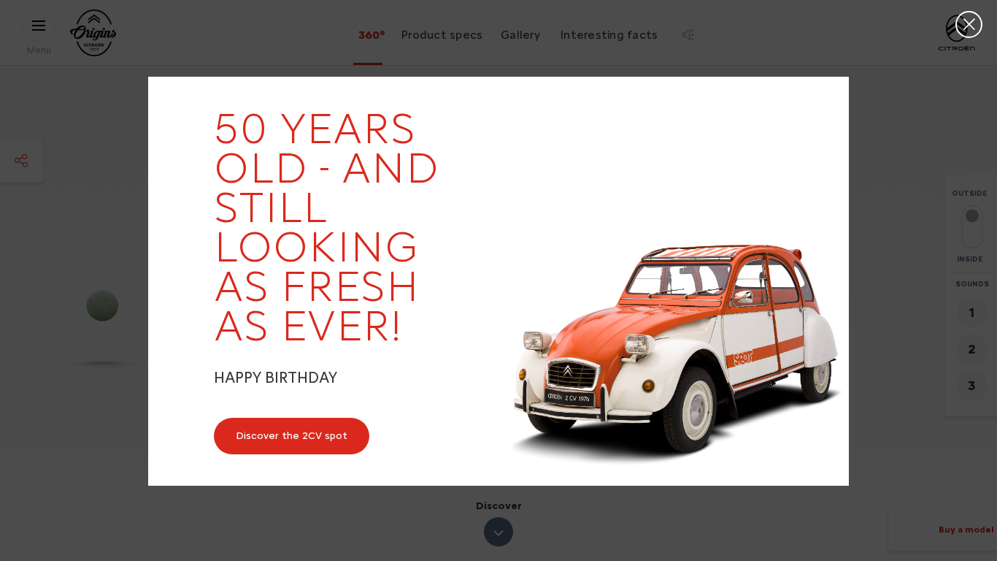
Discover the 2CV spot (291, 436)
